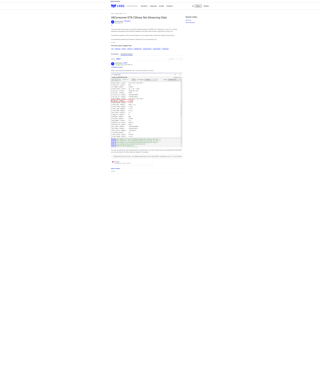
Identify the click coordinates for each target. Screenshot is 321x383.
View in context (115, 168)
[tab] (115, 54)
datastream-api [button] (137, 49)
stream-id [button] (130, 49)
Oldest (118, 59)
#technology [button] (165, 49)
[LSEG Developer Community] (124, 6)
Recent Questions (190, 22)
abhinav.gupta (119, 21)
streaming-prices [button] (147, 49)
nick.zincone (118, 63)
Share (113, 42)
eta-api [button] (123, 49)
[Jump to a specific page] (181, 59)
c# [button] (112, 49)
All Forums (188, 20)
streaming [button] (117, 49)
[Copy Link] (122, 23)
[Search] (192, 6)
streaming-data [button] (156, 49)
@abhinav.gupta (117, 67)
